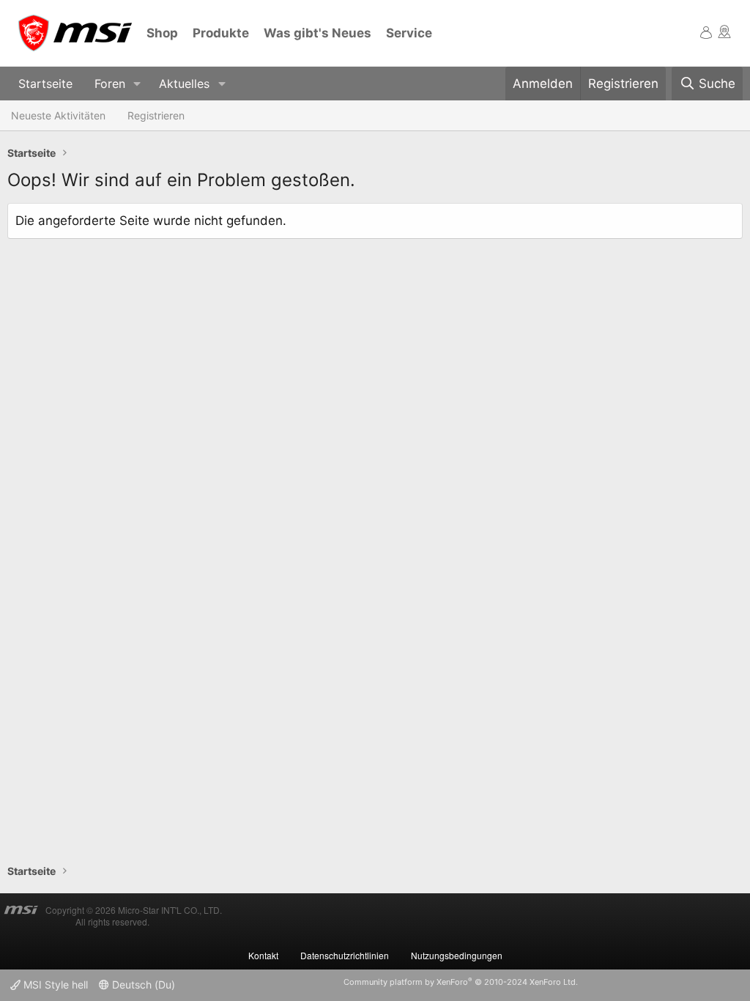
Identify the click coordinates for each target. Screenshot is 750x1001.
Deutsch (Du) (142, 984)
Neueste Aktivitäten (58, 115)
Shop (162, 33)
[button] (137, 83)
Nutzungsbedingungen (456, 955)
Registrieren (156, 115)
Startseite (45, 83)
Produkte (221, 33)
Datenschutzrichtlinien (344, 955)
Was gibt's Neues (317, 33)
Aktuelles (184, 83)
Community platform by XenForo (461, 982)
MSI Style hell (54, 984)
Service (409, 33)
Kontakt (263, 955)
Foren (109, 83)
